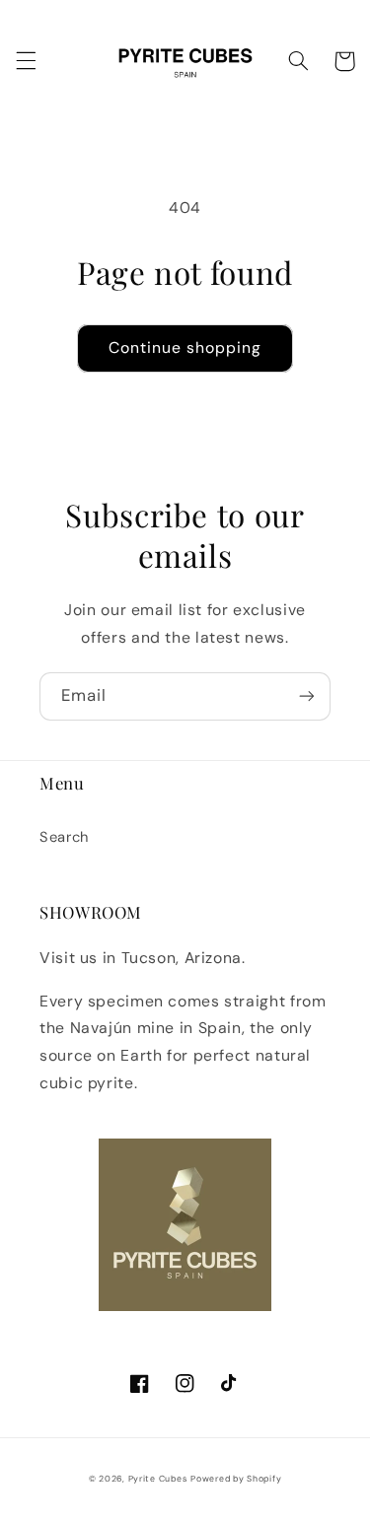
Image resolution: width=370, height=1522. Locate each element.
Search (64, 837)
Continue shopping (185, 347)
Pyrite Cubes (157, 1479)
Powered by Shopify (235, 1479)
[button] (25, 61)
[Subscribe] (307, 696)
